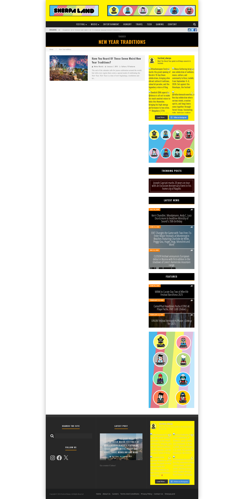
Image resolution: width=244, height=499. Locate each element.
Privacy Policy (146, 494)
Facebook (195, 29)
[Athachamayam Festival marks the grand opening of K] (160, 78)
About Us (106, 494)
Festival (80, 24)
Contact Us (158, 494)
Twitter (192, 29)
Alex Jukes (115, 456)
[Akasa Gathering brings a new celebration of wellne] (183, 78)
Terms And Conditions (129, 494)
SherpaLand (170, 494)
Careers (115, 494)
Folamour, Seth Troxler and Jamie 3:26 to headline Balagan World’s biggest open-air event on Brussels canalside (105, 30)
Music (94, 24)
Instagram (189, 29)
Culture (123, 66)
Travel (139, 24)
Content (172, 24)
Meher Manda (98, 66)
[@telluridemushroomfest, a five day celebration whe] (183, 102)
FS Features (131, 66)
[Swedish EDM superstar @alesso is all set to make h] (160, 102)
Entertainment (111, 24)
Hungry (127, 24)
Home (51, 49)
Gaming (160, 24)
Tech (149, 24)
